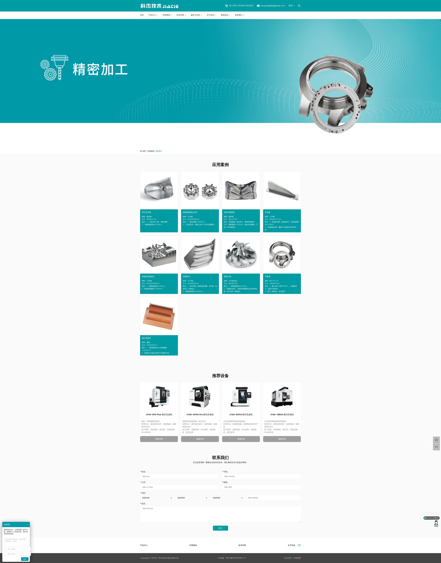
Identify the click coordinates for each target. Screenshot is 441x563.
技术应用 (181, 15)
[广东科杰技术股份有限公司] (159, 5)
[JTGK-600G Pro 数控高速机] (192, 394)
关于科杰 (211, 15)
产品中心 (152, 15)
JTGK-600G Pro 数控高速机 (200, 414)
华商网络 (297, 558)
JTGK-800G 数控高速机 (241, 414)
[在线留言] (436, 439)
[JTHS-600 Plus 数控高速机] (151, 394)
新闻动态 (225, 15)
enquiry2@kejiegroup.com (273, 5)
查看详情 (159, 439)
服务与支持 (196, 15)
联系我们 (239, 15)
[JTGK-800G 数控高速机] (233, 394)
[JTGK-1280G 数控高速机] (274, 394)
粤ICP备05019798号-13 (236, 558)
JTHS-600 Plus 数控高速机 (159, 414)
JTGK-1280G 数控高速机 (282, 414)
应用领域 (166, 15)
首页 (142, 15)
